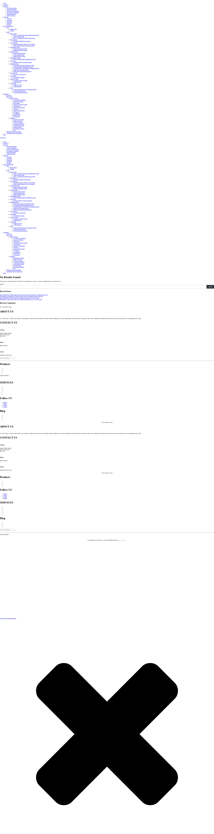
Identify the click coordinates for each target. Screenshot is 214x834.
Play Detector (13, 39)
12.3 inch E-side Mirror (19, 100)
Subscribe (107, 360)
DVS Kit (9, 95)
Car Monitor (16, 113)
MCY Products (14, 98)
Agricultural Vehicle (18, 125)
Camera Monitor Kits (19, 110)
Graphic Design (11, 15)
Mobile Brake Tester (8, 371)
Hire (8, 27)
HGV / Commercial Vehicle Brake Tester (24, 38)
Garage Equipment (8, 26)
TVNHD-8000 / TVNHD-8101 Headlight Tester (26, 68)
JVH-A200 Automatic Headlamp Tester (23, 65)
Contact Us (3, 137)
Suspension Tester (15, 47)
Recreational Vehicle (18, 128)
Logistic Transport (18, 122)
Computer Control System (20, 80)
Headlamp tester (14, 64)
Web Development (12, 8)
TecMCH (9, 23)
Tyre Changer (13, 42)
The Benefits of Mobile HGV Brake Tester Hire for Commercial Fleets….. (23, 418)
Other (11, 88)
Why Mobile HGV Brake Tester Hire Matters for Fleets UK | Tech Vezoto (19, 298)
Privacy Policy (122, 540)
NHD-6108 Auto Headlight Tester (22, 71)
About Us (6, 5)
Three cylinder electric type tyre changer (24, 45)
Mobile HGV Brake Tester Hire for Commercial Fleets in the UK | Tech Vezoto (21, 299)
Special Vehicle (17, 127)
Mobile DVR (16, 115)
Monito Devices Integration (14, 131)
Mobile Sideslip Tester (19, 56)
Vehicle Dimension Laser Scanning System (24, 89)
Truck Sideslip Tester (18, 55)
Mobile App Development (10, 388)
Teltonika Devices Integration (14, 133)
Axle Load (13, 61)
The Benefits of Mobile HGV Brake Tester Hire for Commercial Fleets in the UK (21, 296)
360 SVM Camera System (20, 104)
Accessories (13, 83)
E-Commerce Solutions (9, 391)
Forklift (12, 30)
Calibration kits (17, 86)
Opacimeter (13, 76)
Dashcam (15, 109)
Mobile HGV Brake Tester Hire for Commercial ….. (17, 415)
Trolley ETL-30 (17, 85)
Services (5, 6)
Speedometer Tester (15, 58)
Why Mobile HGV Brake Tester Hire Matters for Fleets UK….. (20, 419)
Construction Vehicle (18, 124)
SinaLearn (9, 21)
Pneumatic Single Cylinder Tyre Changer (24, 44)
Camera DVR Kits (18, 101)
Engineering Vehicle (18, 119)
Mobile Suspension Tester (20, 50)
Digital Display (17, 82)
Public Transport (17, 121)
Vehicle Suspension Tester (20, 49)
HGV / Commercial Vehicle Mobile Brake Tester (26, 35)
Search (2, 284)
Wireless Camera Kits (19, 107)
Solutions (12, 118)
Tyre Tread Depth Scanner (20, 92)
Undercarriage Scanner (19, 91)
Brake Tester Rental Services (11, 372)
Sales (8, 32)
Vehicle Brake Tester (18, 36)
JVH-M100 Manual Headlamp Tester (23, 67)
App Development (11, 9)
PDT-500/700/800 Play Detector (22, 41)
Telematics (6, 94)
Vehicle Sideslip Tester (19, 53)
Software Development (13, 11)
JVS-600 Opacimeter (18, 77)
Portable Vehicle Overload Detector (22, 62)
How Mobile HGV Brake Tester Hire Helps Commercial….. (19, 416)
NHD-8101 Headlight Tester (21, 70)
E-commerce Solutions (13, 12)
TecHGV (9, 18)
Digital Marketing (11, 14)
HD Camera (16, 103)
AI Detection (16, 106)
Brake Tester (13, 29)
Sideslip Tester (14, 52)
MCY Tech (10, 97)
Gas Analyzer (13, 73)
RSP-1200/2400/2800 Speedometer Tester (24, 59)
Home (5, 3)
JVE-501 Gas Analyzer (19, 74)
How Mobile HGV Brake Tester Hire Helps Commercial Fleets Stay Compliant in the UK (24, 295)
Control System (14, 79)
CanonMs (9, 20)
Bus (14, 130)
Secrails (9, 24)
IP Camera (16, 112)
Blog (4, 134)
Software (5, 17)
